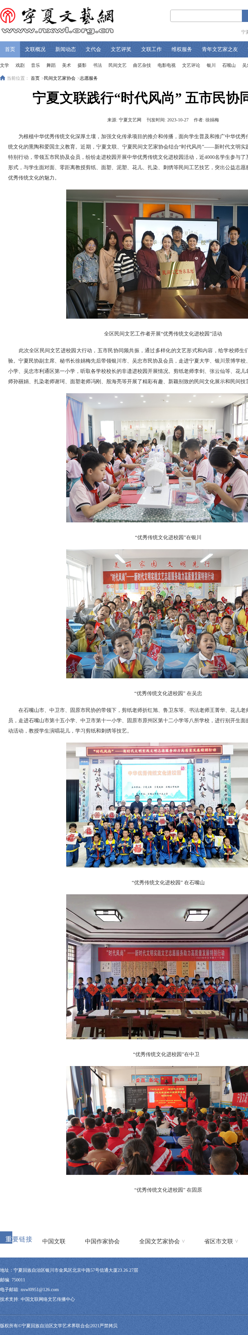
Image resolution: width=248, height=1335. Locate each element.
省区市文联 (221, 1241)
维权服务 (181, 49)
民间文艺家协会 (60, 78)
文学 (4, 65)
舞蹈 (51, 65)
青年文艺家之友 (220, 49)
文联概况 (35, 49)
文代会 (93, 49)
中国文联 (54, 1241)
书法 (97, 65)
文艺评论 (191, 65)
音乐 (35, 65)
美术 (66, 65)
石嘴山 (229, 65)
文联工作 (151, 49)
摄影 (82, 65)
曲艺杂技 (142, 65)
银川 (211, 65)
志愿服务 (89, 78)
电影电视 (167, 65)
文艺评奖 (121, 49)
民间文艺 (117, 65)
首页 (10, 49)
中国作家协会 (102, 1241)
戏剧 (20, 65)
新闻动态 (65, 49)
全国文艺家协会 (162, 1241)
